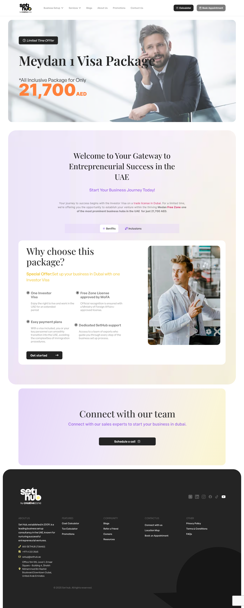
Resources (109, 539)
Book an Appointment (156, 535)
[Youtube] (224, 497)
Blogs (106, 523)
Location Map (152, 530)
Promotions (68, 533)
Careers (107, 533)
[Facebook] (210, 497)
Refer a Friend (110, 528)
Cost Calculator (70, 523)
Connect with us (153, 525)
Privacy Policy (193, 523)
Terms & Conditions (196, 528)
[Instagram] (204, 497)
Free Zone (174, 207)
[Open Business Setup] (62, 8)
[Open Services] (80, 8)
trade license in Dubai (147, 203)
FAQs (189, 533)
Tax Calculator (70, 528)
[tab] (109, 228)
